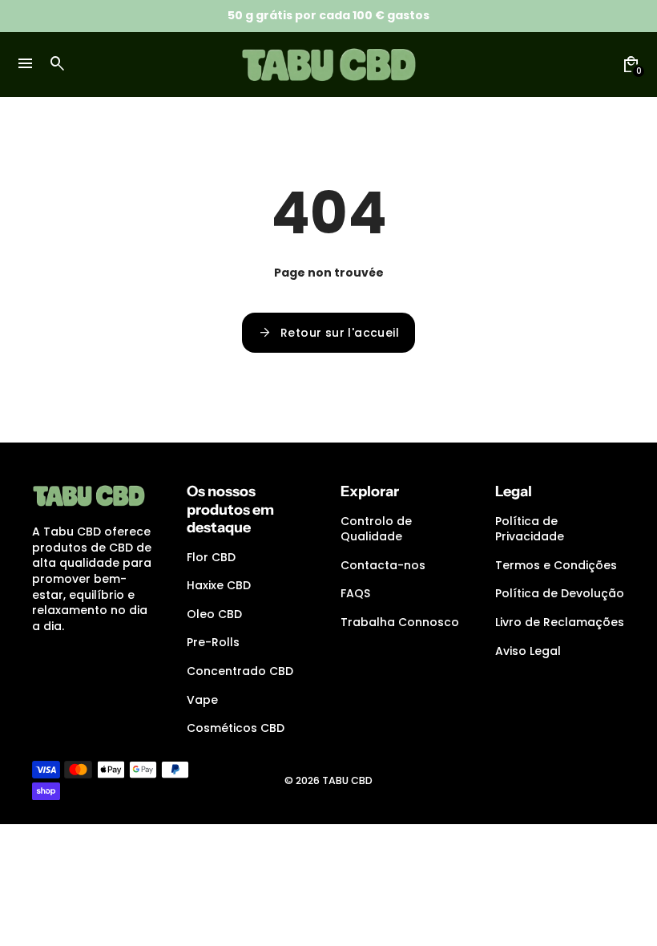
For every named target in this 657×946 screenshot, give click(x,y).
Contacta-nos (383, 565)
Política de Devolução (559, 593)
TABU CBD (347, 780)
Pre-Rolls (213, 642)
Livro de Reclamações (559, 622)
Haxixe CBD (219, 585)
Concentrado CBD (240, 671)
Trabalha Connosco (400, 622)
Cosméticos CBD (235, 728)
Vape (202, 700)
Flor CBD (211, 557)
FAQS (355, 593)
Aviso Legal (528, 651)
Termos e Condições (556, 565)
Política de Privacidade (529, 529)
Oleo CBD (214, 614)
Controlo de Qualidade (376, 529)
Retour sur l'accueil (328, 333)
